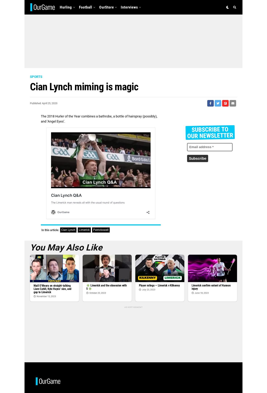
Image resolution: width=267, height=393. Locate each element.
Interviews (129, 7)
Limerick (84, 230)
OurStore (106, 7)
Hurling (66, 7)
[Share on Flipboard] (225, 103)
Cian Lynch (68, 230)
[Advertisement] (133, 40)
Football (85, 7)
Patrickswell (101, 230)
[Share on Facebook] (210, 103)
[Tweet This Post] (218, 103)
